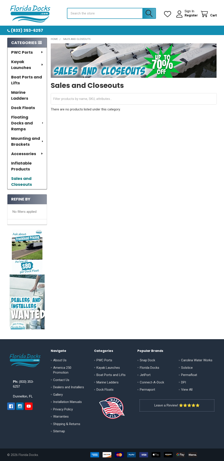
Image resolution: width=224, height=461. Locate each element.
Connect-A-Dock (152, 382)
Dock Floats (23, 107)
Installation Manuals (67, 402)
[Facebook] (11, 406)
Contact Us (61, 380)
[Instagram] (20, 406)
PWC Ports (22, 52)
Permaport (147, 390)
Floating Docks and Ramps (22, 123)
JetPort (145, 375)
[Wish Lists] (168, 14)
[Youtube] (29, 406)
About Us (59, 360)
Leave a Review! (166, 405)
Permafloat (189, 375)
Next (42, 302)
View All (186, 390)
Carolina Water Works (196, 360)
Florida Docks (149, 368)
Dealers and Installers (68, 387)
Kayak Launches (21, 64)
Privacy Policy (63, 409)
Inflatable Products (21, 166)
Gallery (58, 395)
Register (191, 15)
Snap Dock (147, 360)
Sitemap (59, 431)
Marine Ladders (19, 95)
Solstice (187, 368)
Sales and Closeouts (21, 181)
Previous (12, 302)
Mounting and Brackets (25, 141)
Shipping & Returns (66, 424)
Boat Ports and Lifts (26, 80)
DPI (183, 382)
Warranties (61, 416)
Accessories (23, 153)
